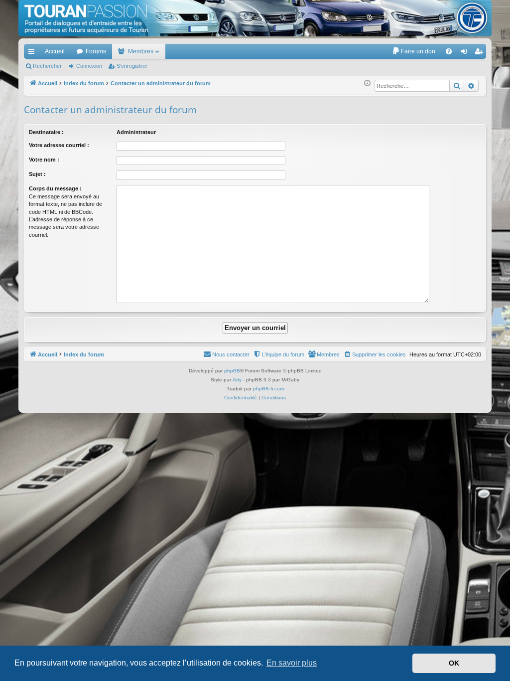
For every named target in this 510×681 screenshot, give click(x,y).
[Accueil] (255, 18)
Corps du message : (55, 188)
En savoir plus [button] (291, 663)
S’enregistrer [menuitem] (480, 53)
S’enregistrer (132, 66)
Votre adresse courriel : (59, 145)
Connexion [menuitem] (465, 53)
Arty (237, 379)
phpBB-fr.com (268, 388)
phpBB (232, 370)
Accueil (55, 51)
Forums (96, 51)
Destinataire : (46, 132)
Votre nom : (44, 160)
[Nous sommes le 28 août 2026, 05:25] (367, 83)
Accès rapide (33, 53)
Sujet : (37, 174)
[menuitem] (413, 51)
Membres (140, 51)
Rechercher (47, 66)
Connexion (89, 66)
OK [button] (454, 663)
